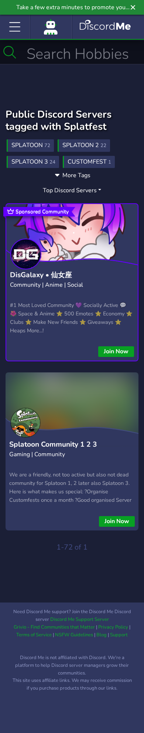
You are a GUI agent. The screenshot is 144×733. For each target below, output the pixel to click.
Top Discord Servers (70, 190)
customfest (89, 162)
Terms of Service (34, 635)
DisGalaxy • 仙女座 (41, 275)
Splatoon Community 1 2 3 (53, 444)
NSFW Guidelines (74, 635)
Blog (101, 635)
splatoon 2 (84, 145)
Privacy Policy (113, 627)
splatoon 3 (33, 162)
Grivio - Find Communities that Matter (54, 627)
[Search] (10, 52)
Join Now (116, 351)
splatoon (30, 145)
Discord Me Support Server (79, 619)
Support (119, 635)
